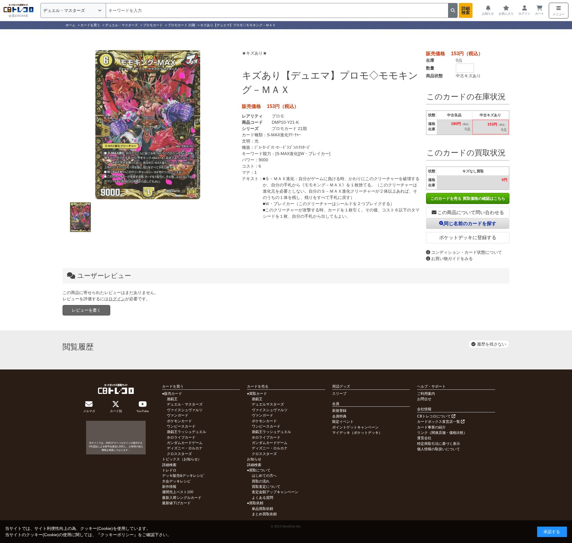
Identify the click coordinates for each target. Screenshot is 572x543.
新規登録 (339, 411)
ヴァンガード (177, 415)
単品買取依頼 (262, 509)
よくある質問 (262, 498)
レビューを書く (86, 310)
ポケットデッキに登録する (467, 237)
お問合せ (424, 399)
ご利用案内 (426, 394)
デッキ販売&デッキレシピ (183, 476)
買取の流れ (261, 481)
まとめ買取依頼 (264, 514)
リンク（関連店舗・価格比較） (442, 433)
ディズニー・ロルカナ (185, 448)
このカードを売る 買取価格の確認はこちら (467, 198)
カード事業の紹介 (431, 427)
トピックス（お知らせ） (181, 459)
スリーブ (339, 394)
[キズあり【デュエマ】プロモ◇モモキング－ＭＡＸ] (148, 124)
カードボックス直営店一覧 (439, 422)
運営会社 (424, 438)
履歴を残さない (491, 344)
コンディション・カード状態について (466, 252)
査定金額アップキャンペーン (275, 492)
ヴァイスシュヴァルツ (185, 410)
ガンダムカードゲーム (185, 443)
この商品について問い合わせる (470, 212)
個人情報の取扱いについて (438, 449)
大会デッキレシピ (176, 481)
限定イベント (343, 422)
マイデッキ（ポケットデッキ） (357, 433)
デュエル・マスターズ (185, 404)
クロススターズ (179, 454)
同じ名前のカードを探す (470, 223)
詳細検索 (465, 10)
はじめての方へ (264, 476)
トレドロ (169, 470)
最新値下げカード (176, 503)
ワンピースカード (181, 426)
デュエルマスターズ (268, 404)
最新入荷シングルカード (181, 498)
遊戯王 (172, 399)
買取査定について (266, 487)
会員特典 (339, 416)
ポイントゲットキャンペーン (355, 427)
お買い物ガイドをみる (452, 258)
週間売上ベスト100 (177, 492)
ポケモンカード (179, 421)
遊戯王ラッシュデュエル (186, 432)
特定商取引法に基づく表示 (438, 444)
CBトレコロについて (434, 416)
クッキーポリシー (117, 534)
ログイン (116, 298)
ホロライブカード (181, 437)
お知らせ (254, 459)
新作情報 (169, 487)
